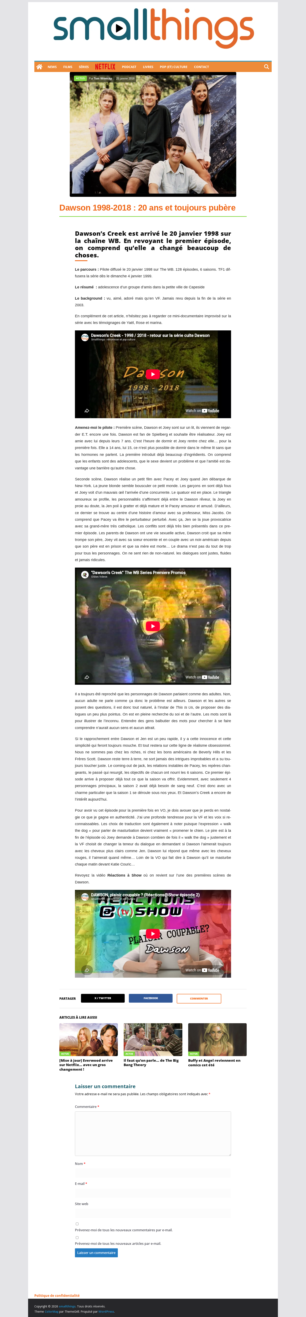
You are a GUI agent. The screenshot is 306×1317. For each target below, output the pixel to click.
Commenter (199, 998)
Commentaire (87, 1106)
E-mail (81, 1183)
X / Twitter (103, 998)
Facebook (151, 998)
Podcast (129, 67)
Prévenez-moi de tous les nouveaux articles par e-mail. (118, 1243)
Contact (201, 67)
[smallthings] (39, 67)
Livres (148, 67)
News (52, 67)
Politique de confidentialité (57, 1295)
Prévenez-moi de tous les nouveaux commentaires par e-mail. (124, 1230)
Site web (81, 1204)
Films (67, 67)
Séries (84, 67)
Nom (80, 1163)
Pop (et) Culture (173, 67)
